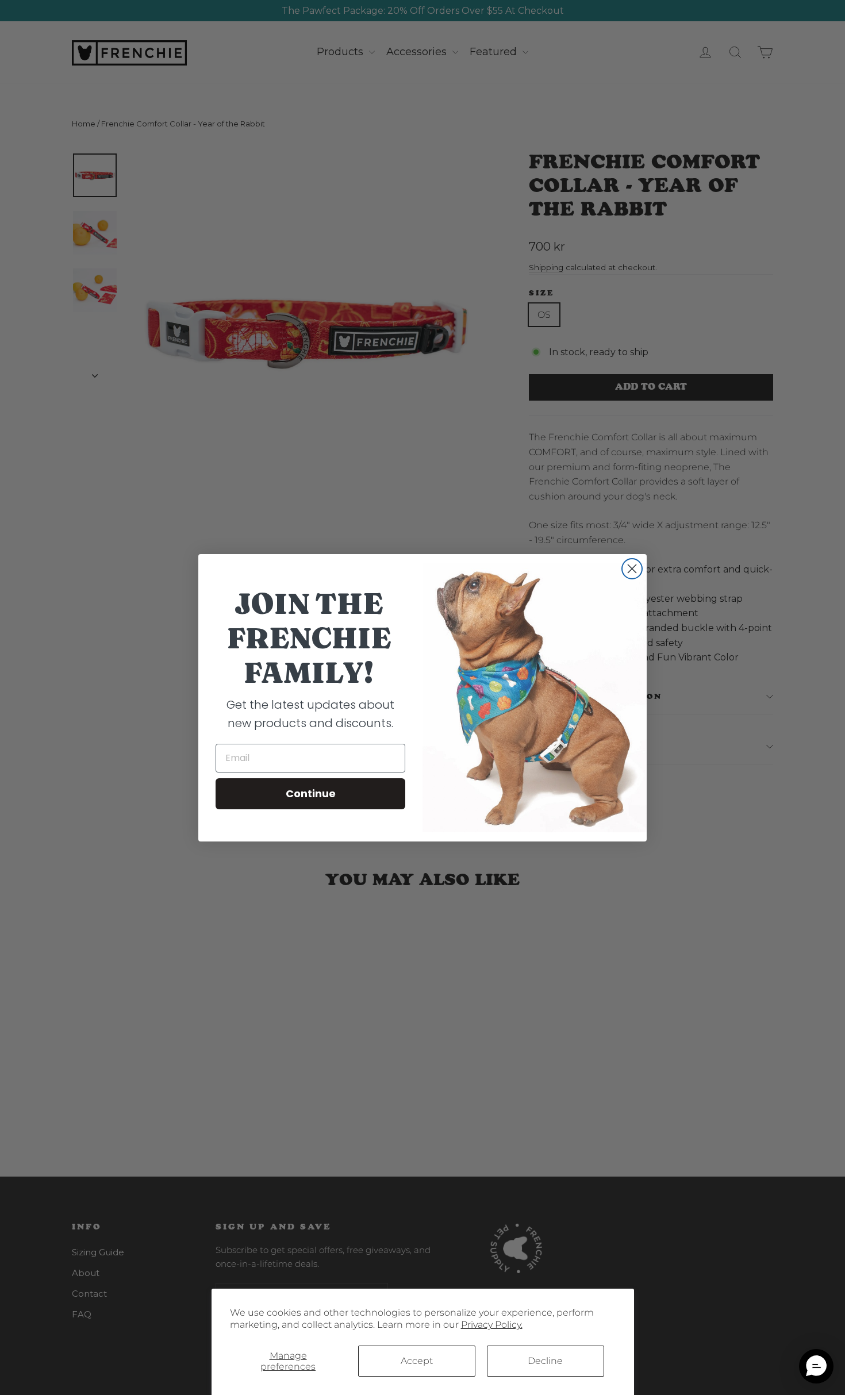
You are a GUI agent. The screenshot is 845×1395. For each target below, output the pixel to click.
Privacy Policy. (492, 1324)
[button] (816, 1366)
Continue (311, 793)
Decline (545, 1360)
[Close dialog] (632, 569)
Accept (417, 1360)
